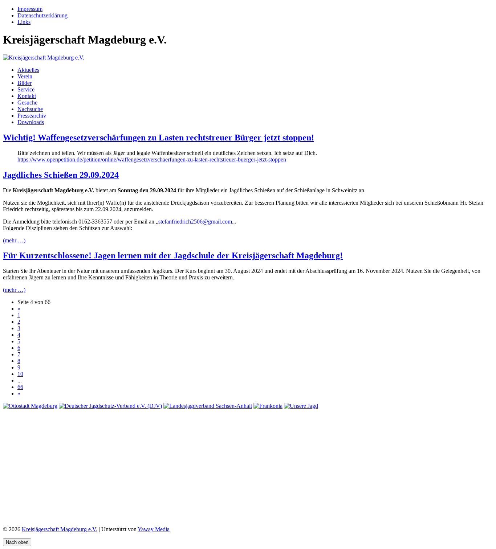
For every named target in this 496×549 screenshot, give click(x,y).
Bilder (24, 83)
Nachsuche (30, 109)
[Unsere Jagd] (301, 406)
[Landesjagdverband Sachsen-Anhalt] (207, 406)
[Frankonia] (267, 406)
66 (20, 387)
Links (24, 22)
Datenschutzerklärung (42, 15)
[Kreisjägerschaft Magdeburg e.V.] (43, 57)
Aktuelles (28, 70)
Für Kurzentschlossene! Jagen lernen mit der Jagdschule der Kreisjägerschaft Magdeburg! (173, 255)
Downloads (30, 122)
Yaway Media (154, 529)
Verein (24, 76)
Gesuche (27, 102)
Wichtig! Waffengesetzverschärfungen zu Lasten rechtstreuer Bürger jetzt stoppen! (158, 137)
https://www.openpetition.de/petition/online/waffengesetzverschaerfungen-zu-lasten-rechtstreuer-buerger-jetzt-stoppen (151, 159)
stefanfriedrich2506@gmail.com (195, 221)
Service (25, 89)
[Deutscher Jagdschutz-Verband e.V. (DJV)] (110, 406)
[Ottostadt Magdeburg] (30, 406)
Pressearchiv (31, 115)
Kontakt (26, 96)
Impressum (29, 9)
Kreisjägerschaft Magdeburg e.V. (59, 529)
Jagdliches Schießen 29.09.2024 (61, 175)
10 (20, 374)
